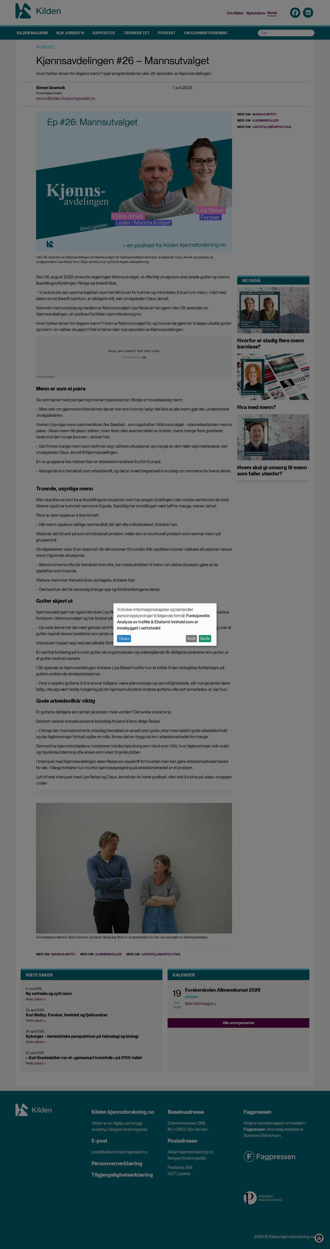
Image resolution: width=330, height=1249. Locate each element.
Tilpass (124, 638)
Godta (205, 638)
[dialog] (165, 624)
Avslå (191, 638)
